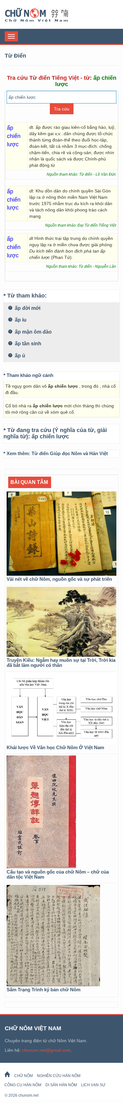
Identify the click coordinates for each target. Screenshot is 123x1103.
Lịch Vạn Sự (93, 1085)
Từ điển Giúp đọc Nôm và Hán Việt (70, 453)
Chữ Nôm (44, 15)
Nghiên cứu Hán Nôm (58, 1076)
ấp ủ (19, 355)
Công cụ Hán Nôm (22, 1085)
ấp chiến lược (50, 436)
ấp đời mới (27, 308)
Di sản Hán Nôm (61, 1085)
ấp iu (20, 320)
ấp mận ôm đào (33, 332)
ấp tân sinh (27, 343)
